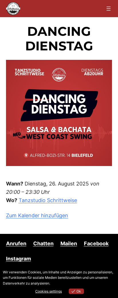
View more (59, 283)
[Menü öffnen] (108, 8)
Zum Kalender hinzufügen (37, 215)
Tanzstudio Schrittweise (48, 200)
